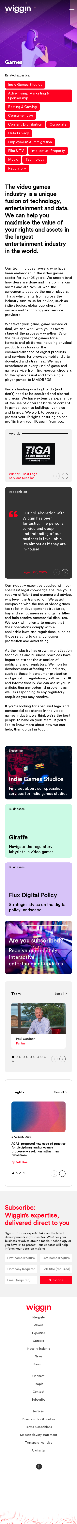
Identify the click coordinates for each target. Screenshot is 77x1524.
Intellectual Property (48, 151)
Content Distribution (25, 124)
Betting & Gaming (22, 107)
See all (59, 993)
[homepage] (38, 1308)
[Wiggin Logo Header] (18, 9)
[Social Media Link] (39, 1467)
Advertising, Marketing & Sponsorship (28, 96)
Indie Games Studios (25, 84)
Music (13, 159)
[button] (57, 476)
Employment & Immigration (30, 142)
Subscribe (56, 1280)
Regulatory (17, 168)
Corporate (58, 124)
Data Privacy (18, 133)
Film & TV (16, 151)
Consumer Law (20, 115)
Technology (34, 159)
